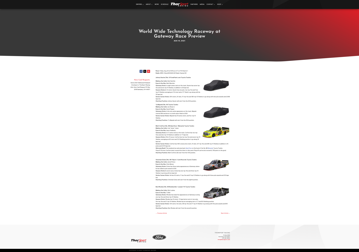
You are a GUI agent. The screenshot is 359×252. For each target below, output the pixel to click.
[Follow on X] (144, 71)
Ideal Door (189, 148)
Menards (210, 148)
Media (202, 4)
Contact (210, 4)
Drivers (139, 4)
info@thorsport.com (224, 239)
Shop (219, 4)
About (148, 4)
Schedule (164, 4)
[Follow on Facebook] (141, 71)
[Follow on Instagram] (148, 71)
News (157, 4)
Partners (194, 4)
